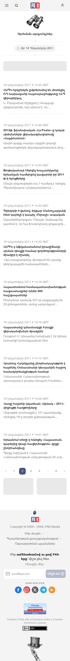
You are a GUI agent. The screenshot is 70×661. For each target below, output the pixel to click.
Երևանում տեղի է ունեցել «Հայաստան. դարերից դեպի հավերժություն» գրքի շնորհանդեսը (32, 444)
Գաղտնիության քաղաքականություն (32, 538)
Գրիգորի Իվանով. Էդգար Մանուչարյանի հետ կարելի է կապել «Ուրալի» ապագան (34, 213)
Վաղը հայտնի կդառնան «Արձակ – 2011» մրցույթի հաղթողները (33, 406)
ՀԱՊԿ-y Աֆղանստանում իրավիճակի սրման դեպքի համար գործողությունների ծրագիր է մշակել (34, 251)
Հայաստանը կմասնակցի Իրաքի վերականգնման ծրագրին (28, 329)
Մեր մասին (33, 533)
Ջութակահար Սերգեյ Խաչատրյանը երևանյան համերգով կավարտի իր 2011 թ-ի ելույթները (33, 174)
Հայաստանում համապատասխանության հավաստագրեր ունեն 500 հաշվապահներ (34, 291)
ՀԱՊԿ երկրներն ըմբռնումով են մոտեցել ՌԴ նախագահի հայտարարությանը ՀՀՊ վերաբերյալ (34, 94)
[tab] (27, 638)
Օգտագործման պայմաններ (35, 543)
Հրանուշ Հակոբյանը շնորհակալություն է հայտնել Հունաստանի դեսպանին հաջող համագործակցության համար (34, 367)
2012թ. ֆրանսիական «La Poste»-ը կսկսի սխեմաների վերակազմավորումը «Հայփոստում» (34, 134)
